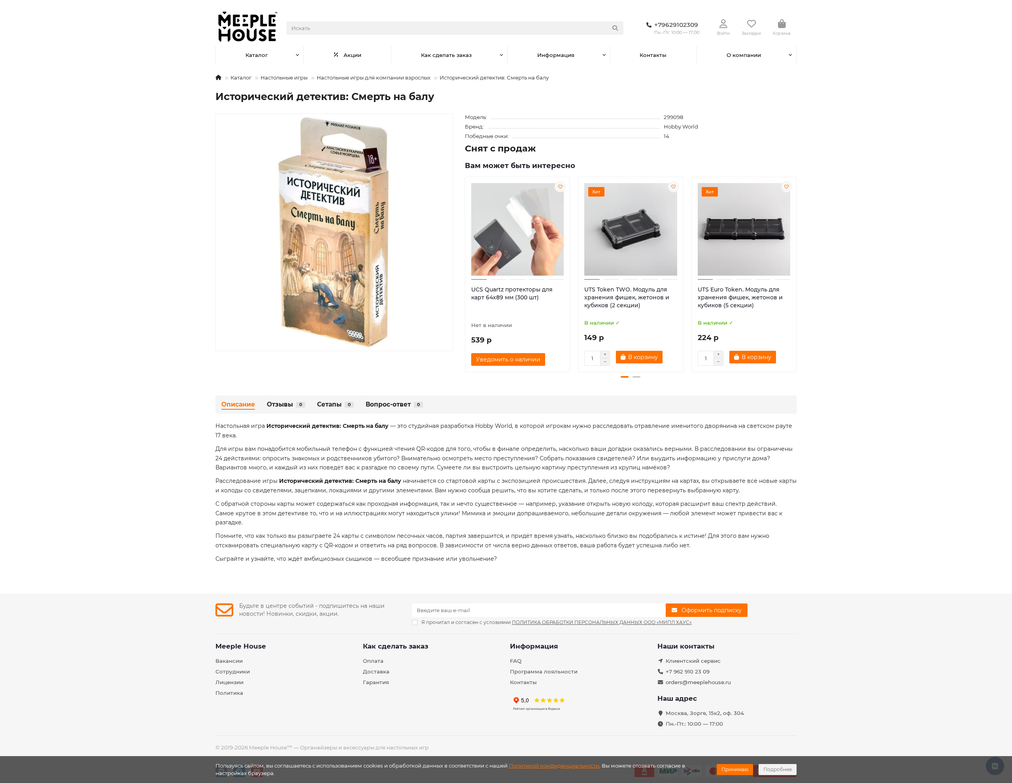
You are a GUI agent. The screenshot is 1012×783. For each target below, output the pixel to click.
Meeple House (240, 646)
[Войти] (723, 24)
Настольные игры (284, 77)
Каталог (256, 55)
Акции (352, 55)
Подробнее (777, 769)
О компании (744, 55)
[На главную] (218, 77)
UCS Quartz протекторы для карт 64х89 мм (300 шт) (512, 293)
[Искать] (615, 28)
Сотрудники (232, 671)
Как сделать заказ (446, 55)
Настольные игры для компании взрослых (373, 77)
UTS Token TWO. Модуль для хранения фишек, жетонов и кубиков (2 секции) (626, 297)
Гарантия (376, 682)
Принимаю (734, 769)
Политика (229, 693)
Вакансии (229, 661)
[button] (465, 273)
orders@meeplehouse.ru (698, 682)
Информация (555, 55)
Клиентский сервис (693, 661)
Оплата (373, 661)
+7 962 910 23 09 (688, 671)
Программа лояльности (544, 671)
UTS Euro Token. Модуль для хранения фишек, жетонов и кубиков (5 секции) (740, 297)
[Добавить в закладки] (560, 186)
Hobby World (681, 126)
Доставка (376, 671)
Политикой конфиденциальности (554, 765)
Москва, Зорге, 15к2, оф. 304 (705, 713)
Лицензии (229, 682)
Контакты (653, 55)
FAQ (515, 661)
